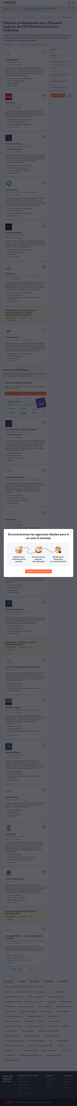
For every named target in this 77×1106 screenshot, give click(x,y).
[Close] (71, 531)
